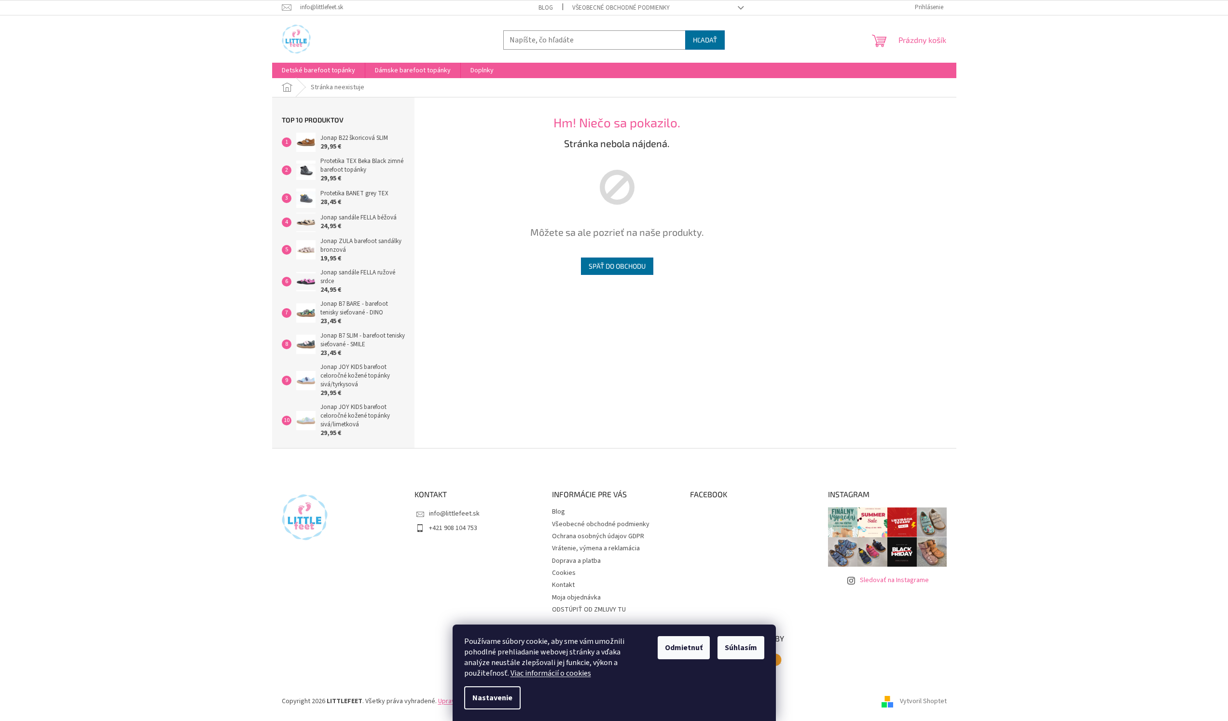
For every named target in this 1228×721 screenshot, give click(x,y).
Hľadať (705, 40)
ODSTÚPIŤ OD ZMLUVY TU (589, 609)
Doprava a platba (576, 561)
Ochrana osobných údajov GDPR (598, 536)
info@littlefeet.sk (454, 513)
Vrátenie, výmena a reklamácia (596, 548)
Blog (545, 7)
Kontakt (563, 585)
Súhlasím (741, 647)
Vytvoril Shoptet (923, 701)
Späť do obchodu (617, 266)
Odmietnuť (684, 647)
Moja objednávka (576, 597)
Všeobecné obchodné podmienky (621, 7)
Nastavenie (492, 698)
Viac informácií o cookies (551, 673)
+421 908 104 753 (453, 528)
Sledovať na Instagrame (894, 580)
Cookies (564, 573)
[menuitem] (318, 70)
